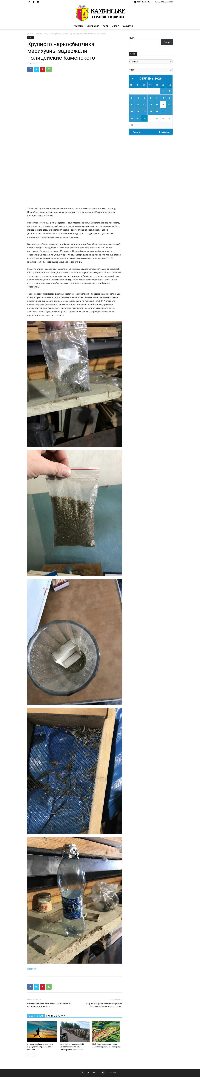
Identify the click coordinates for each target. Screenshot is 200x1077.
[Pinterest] (42, 69)
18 (138, 111)
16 (169, 104)
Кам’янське (93, 26)
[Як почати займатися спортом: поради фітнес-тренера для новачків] (42, 1031)
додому (30, 33)
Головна (78, 26)
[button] (29, 2)
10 (132, 104)
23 (169, 111)
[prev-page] (29, 1055)
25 (138, 118)
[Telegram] (38, 2)
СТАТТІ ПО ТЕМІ (36, 1016)
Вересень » (165, 132)
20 (151, 111)
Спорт (115, 26)
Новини (39, 33)
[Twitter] (36, 69)
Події (105, 26)
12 (144, 104)
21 (157, 111)
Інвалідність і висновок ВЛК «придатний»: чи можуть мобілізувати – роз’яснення (72, 1047)
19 (144, 111)
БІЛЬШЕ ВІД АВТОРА (55, 1016)
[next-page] (33, 1055)
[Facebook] (33, 2)
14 (157, 104)
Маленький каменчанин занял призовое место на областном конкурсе (49, 1005)
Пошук (132, 37)
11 (138, 104)
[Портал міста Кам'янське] (100, 13)
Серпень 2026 (151, 78)
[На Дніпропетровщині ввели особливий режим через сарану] (107, 1031)
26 (144, 118)
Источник (32, 969)
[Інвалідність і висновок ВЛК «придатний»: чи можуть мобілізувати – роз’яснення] (75, 1031)
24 (132, 118)
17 (132, 111)
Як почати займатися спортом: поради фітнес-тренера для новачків (40, 1047)
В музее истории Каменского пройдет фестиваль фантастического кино (104, 1005)
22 (163, 111)
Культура (128, 26)
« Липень (135, 132)
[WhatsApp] (49, 69)
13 (151, 104)
